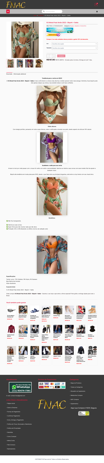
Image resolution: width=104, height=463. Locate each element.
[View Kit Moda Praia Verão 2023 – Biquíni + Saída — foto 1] (10, 63)
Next (42, 63)
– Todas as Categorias (76, 387)
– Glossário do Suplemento (77, 391)
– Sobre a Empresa (11, 407)
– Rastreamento (10, 449)
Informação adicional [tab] (20, 74)
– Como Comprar (11, 436)
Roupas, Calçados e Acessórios (78, 25)
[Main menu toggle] (8, 11)
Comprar (61, 56)
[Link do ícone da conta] (97, 11)
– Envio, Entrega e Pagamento (15, 420)
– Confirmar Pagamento (13, 416)
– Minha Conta (10, 440)
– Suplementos (74, 403)
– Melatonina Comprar (76, 395)
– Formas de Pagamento (13, 411)
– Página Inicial (10, 403)
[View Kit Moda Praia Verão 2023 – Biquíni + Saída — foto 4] (39, 63)
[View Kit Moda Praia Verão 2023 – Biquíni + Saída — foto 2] (20, 63)
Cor (47, 43)
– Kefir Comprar (74, 399)
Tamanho (49, 47)
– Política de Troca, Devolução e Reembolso (19, 424)
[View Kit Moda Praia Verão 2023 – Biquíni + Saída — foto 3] (29, 63)
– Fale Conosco (10, 444)
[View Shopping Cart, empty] (96, 4)
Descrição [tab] (9, 74)
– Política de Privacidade (13, 428)
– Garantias (9, 432)
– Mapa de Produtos (75, 383)
